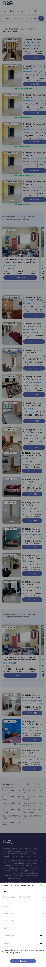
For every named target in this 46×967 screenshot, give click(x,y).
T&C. (20, 953)
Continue (23, 961)
